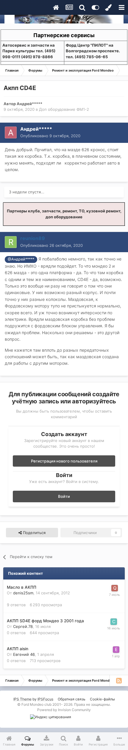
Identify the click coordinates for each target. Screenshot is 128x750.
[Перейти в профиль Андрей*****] (11, 132)
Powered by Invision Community (64, 710)
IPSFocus (45, 699)
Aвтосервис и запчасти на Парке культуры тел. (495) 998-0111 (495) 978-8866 (28, 51)
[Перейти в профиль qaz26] (114, 588)
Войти (64, 496)
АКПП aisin (17, 648)
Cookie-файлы (102, 699)
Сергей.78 (23, 626)
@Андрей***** (21, 259)
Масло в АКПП (21, 587)
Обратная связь (71, 699)
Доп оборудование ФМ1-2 (64, 109)
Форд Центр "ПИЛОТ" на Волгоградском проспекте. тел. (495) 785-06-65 (93, 51)
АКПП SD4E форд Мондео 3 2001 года (45, 620)
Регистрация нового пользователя (64, 461)
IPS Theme (22, 699)
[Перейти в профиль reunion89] (11, 242)
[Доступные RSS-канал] (119, 680)
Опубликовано (50, 135)
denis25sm (23, 592)
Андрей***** (29, 103)
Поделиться (34, 532)
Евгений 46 (24, 654)
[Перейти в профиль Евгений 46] (116, 649)
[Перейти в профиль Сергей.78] (113, 621)
